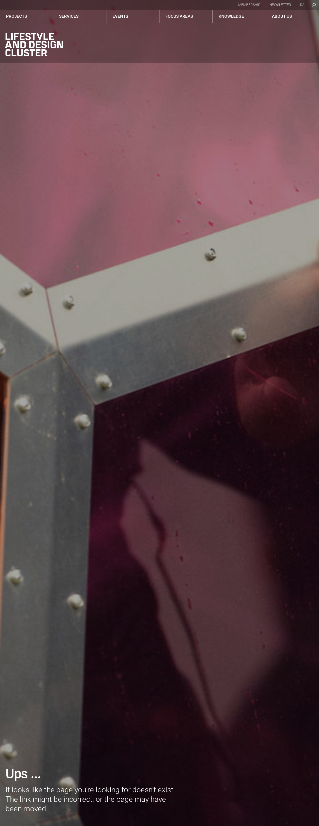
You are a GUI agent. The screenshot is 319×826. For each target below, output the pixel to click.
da (302, 5)
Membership (249, 5)
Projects (16, 16)
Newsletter (280, 5)
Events (120, 16)
